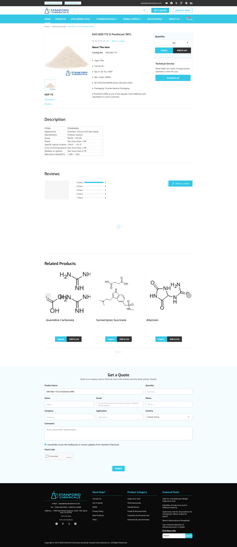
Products (60, 19)
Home (47, 26)
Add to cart (182, 50)
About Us (174, 19)
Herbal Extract (72, 3)
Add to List (74, 339)
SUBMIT (118, 468)
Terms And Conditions (66, 520)
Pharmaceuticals (106, 19)
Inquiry (164, 50)
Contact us (173, 77)
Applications (154, 19)
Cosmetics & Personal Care (138, 515)
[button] (189, 295)
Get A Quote (97, 503)
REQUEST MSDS (182, 10)
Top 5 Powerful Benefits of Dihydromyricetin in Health (173, 525)
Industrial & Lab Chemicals (138, 519)
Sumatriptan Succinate (111, 320)
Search (189, 536)
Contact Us (96, 499)
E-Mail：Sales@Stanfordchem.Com (66, 503)
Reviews (48, 104)
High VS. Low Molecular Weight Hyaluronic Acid (175, 500)
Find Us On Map (66, 516)
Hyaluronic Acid (53, 3)
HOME (48, 19)
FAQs (94, 519)
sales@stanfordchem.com (151, 3)
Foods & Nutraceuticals (136, 511)
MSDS (94, 507)
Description (50, 99)
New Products (98, 515)
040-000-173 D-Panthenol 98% (81, 26)
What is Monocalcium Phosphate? (176, 520)
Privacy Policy (97, 511)
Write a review (118, 41)
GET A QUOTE (160, 10)
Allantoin (152, 320)
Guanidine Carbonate (60, 320)
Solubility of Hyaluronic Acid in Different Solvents (174, 506)
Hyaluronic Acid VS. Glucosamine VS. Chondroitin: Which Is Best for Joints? (177, 513)
